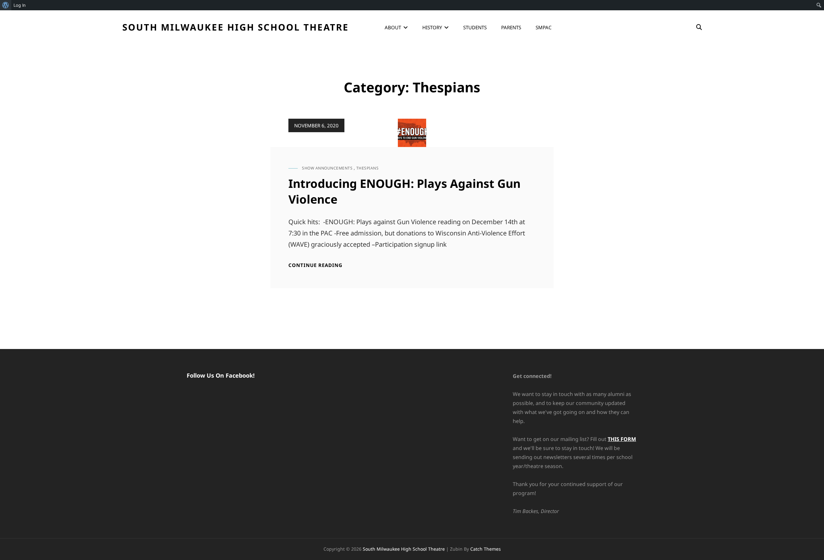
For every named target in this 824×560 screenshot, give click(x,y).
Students (475, 27)
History (432, 27)
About (393, 27)
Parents (511, 27)
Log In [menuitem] (20, 5)
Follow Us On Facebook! (221, 375)
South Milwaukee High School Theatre (235, 27)
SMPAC (543, 27)
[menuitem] (5, 5)
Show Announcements (327, 168)
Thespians (367, 168)
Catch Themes (485, 549)
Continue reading (315, 265)
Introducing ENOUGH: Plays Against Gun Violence (404, 191)
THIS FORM (622, 439)
